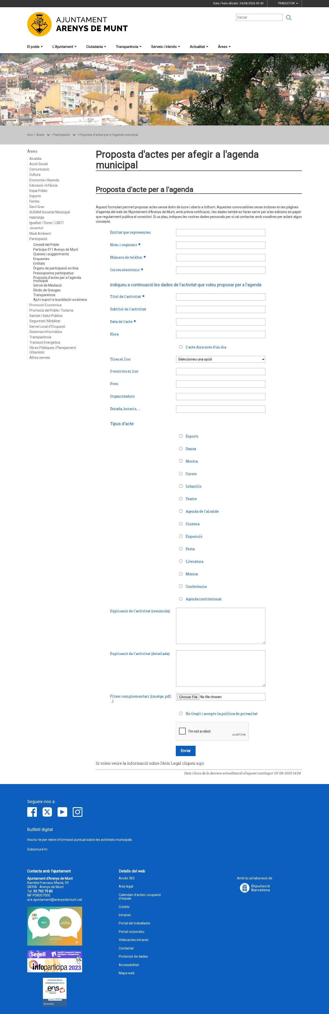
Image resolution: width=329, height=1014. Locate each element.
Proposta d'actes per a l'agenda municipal (108, 135)
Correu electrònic (125, 270)
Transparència (127, 47)
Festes (34, 201)
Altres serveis (39, 358)
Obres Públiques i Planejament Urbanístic (52, 350)
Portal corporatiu (131, 932)
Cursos (191, 473)
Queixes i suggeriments (51, 254)
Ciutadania (94, 47)
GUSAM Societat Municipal (49, 212)
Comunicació (39, 169)
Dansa (191, 448)
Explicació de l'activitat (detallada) (140, 653)
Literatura (194, 561)
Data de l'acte (121, 321)
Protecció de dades (133, 956)
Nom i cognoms (123, 244)
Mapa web (127, 973)
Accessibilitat (129, 965)
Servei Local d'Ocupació (47, 326)
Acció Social (38, 164)
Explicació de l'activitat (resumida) (140, 611)
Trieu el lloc (120, 359)
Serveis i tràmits (164, 47)
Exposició (194, 536)
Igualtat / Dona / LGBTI (46, 223)
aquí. (200, 763)
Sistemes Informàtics (45, 332)
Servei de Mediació (47, 285)
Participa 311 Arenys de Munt (55, 249)
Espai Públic (38, 191)
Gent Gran (37, 207)
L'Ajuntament (63, 47)
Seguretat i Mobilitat (44, 321)
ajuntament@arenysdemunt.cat (57, 900)
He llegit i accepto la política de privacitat (221, 713)
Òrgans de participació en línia (56, 268)
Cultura (34, 175)
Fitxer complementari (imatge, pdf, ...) (140, 698)
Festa (190, 549)
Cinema (192, 524)
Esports (35, 196)
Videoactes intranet (134, 940)
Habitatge (36, 217)
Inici (30, 135)
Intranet (125, 915)
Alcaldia (35, 159)
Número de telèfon (126, 257)
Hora (114, 334)
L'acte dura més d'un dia (206, 347)
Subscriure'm (37, 849)
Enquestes (41, 259)
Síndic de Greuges (46, 290)
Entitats (39, 263)
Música (192, 574)
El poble (33, 47)
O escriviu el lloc (124, 371)
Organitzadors (122, 396)
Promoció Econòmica (45, 305)
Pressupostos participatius (53, 273)
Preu (114, 383)
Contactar (126, 948)
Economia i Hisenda (44, 180)
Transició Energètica (44, 342)
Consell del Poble (46, 245)
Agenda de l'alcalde (202, 511)
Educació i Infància (43, 185)
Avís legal (126, 886)
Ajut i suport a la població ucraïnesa (60, 299)
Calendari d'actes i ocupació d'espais (140, 896)
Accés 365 (127, 878)
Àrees (222, 47)
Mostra (192, 461)
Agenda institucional (204, 599)
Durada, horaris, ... (125, 408)
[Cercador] (287, 17)
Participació (62, 135)
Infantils (193, 486)
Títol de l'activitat (125, 296)
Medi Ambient (40, 234)
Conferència (196, 586)
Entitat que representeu (130, 232)
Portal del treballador (135, 923)
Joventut (36, 228)
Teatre (191, 499)
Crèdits (124, 907)
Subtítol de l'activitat (128, 309)
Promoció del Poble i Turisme (51, 310)
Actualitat (197, 47)
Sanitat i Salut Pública (45, 316)
